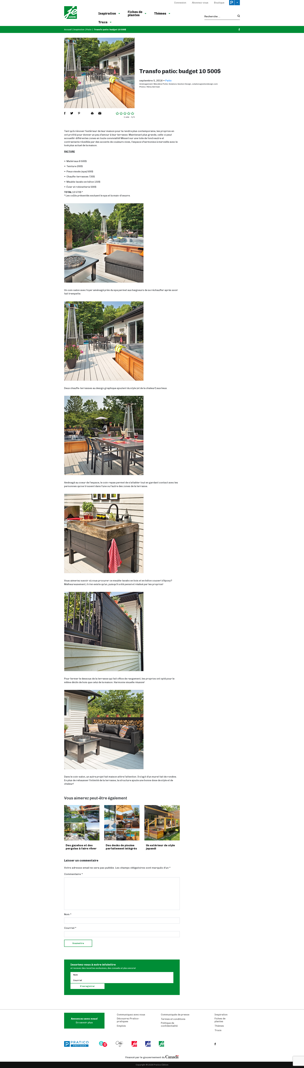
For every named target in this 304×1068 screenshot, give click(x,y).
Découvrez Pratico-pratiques (128, 1020)
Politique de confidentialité (169, 1024)
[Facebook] (239, 29)
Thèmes (160, 13)
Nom (67, 914)
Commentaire (73, 874)
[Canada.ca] (172, 1056)
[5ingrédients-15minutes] (103, 1044)
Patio (89, 29)
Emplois (121, 1025)
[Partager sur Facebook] (64, 113)
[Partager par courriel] (99, 113)
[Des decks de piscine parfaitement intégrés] (121, 822)
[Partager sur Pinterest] (79, 113)
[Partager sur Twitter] (71, 113)
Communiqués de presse (175, 1014)
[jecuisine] (134, 1044)
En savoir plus (84, 1020)
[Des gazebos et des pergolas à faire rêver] (81, 822)
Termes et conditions (173, 1019)
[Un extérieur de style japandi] (162, 822)
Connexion (180, 2)
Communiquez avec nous (131, 1014)
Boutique (219, 2)
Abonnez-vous (200, 2)
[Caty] (120, 1044)
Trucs (103, 22)
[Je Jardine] (78, 13)
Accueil (68, 29)
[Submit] (238, 16)
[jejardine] (162, 1044)
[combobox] (220, 16)
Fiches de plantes (135, 13)
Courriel (70, 927)
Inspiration (107, 13)
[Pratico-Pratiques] (77, 1044)
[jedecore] (148, 1044)
